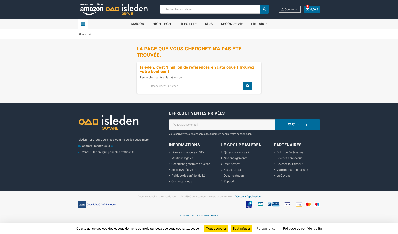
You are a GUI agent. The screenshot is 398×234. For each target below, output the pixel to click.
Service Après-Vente (184, 169)
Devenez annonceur (289, 158)
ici (111, 145)
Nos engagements (235, 158)
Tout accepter (216, 228)
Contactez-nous (181, 181)
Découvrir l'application (248, 196)
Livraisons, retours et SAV (187, 152)
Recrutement (232, 164)
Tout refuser (241, 228)
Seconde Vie (232, 24)
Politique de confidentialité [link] (302, 228)
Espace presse (233, 169)
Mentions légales (182, 158)
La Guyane (283, 175)
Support (229, 181)
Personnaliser (267, 228)
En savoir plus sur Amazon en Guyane (199, 215)
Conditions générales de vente (190, 164)
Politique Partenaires (290, 152)
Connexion (289, 9)
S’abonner (299, 125)
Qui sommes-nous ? (236, 152)
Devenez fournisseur (290, 164)
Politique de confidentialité (188, 175)
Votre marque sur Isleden (293, 169)
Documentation (234, 175)
